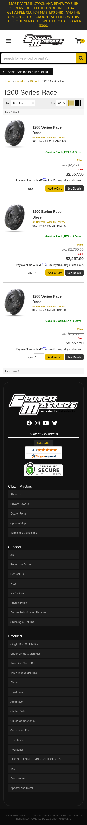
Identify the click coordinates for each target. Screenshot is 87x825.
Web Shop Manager (58, 818)
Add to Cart (55, 188)
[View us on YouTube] (46, 424)
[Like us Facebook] (29, 424)
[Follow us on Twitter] (54, 424)
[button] (43, 58)
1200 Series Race (47, 127)
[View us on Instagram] (37, 424)
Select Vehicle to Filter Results (27, 71)
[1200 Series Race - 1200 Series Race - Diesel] (14, 133)
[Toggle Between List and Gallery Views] (74, 103)
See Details (74, 188)
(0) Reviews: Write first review (48, 137)
